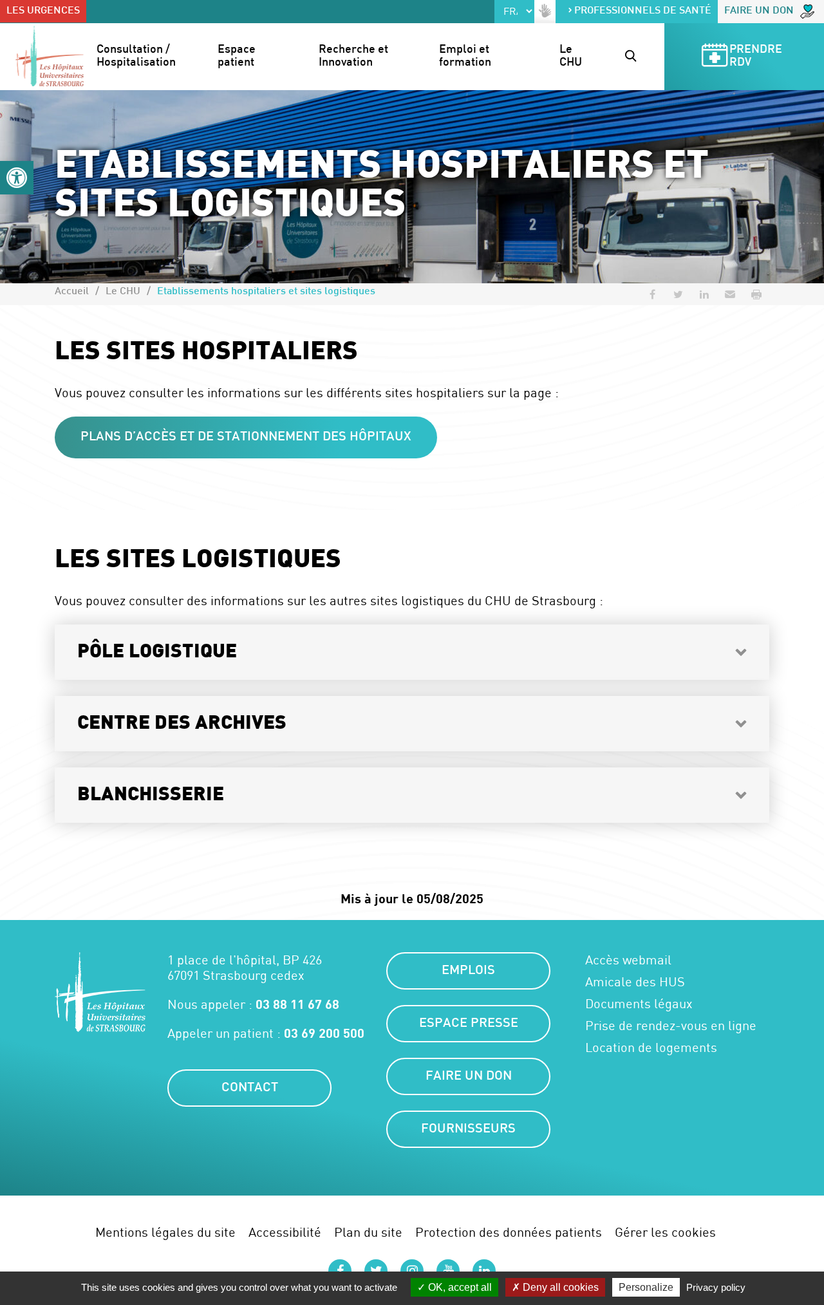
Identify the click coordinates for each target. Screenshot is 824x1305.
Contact (249, 1088)
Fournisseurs (468, 1129)
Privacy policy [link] (715, 1287)
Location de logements (651, 1047)
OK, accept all (459, 1287)
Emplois (468, 971)
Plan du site (368, 1232)
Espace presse (468, 1023)
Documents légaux (639, 1003)
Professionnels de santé (642, 11)
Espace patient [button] (238, 56)
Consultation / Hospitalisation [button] (136, 56)
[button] (16, 177)
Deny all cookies (559, 1287)
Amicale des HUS (635, 982)
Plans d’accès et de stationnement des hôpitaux (245, 437)
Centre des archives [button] (181, 724)
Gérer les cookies (665, 1232)
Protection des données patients (508, 1232)
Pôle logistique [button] (157, 652)
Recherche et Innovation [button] (355, 56)
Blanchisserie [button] (150, 795)
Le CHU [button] (570, 56)
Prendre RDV (757, 56)
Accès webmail (628, 960)
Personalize (646, 1287)
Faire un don (759, 11)
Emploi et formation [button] (465, 56)
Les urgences (43, 11)
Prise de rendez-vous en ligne (670, 1025)
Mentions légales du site (165, 1232)
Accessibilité (284, 1232)
